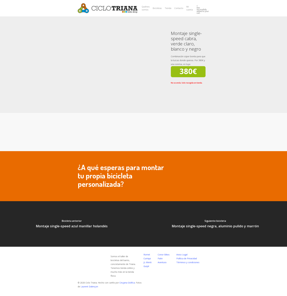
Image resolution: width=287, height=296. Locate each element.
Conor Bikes (164, 254)
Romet (147, 254)
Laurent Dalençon (89, 286)
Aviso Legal (181, 254)
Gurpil (146, 266)
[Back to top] (143, 294)
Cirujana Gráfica (127, 282)
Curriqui (147, 258)
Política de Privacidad (186, 258)
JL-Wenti (148, 262)
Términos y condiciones (187, 262)
